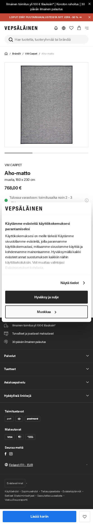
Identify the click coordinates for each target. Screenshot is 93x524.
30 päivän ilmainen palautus (57, 6)
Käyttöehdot (12, 491)
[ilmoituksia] (56, 28)
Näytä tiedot (69, 283)
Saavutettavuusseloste (49, 495)
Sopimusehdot (29, 491)
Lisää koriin (39, 516)
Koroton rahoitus (67, 4)
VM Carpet (31, 53)
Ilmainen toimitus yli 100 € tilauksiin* (30, 4)
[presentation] (47, 105)
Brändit (16, 53)
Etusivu (6, 54)
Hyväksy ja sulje (46, 297)
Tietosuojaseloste (50, 491)
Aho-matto (48, 53)
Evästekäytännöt (72, 491)
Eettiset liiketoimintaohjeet (19, 495)
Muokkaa (44, 312)
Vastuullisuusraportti (16, 500)
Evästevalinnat (15, 483)
